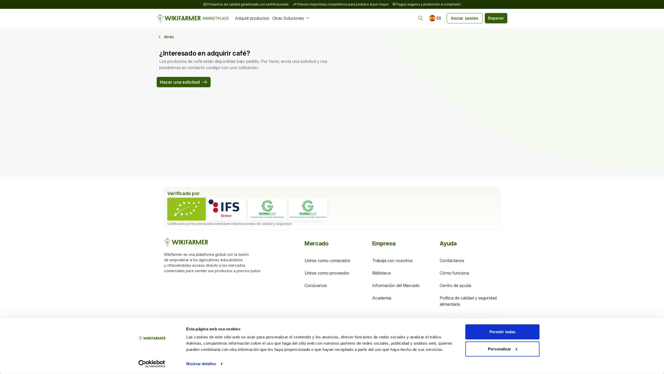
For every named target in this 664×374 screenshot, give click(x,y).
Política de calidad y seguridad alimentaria (468, 301)
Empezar (496, 18)
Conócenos (316, 285)
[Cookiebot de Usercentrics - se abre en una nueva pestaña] (152, 364)
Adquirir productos (252, 18)
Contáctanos (452, 260)
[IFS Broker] (227, 209)
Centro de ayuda (455, 285)
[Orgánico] (186, 209)
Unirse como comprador (327, 260)
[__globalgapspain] (308, 209)
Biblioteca (381, 273)
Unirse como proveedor (327, 273)
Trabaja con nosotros (392, 260)
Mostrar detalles (201, 364)
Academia (381, 297)
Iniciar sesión (464, 18)
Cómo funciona (454, 273)
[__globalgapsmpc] (267, 209)
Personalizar (499, 348)
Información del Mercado (396, 285)
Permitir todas (502, 332)
